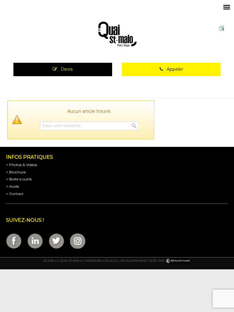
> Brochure (16, 172)
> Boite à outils (19, 179)
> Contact (14, 193)
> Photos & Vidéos (21, 164)
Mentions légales (101, 261)
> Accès (12, 186)
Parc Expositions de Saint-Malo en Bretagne (117, 34)
